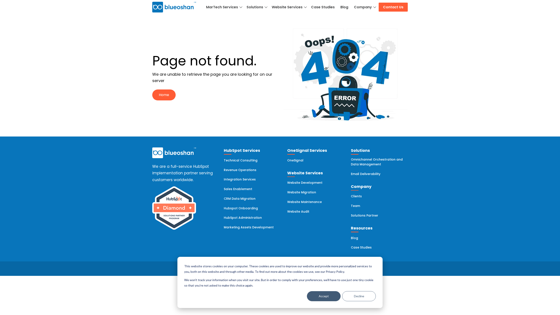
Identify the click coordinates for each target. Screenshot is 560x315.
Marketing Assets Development (249, 227)
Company (363, 7)
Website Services (287, 7)
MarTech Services (222, 7)
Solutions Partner (364, 215)
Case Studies (323, 7)
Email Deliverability (365, 174)
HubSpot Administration (243, 217)
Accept (324, 296)
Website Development (304, 182)
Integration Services (240, 179)
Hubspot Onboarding (241, 208)
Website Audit (298, 211)
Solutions (255, 7)
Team (355, 206)
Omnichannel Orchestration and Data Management (377, 161)
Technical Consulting (240, 160)
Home (164, 94)
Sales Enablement (238, 189)
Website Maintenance (304, 202)
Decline (359, 296)
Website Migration (301, 192)
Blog (344, 7)
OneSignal (295, 160)
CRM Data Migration (240, 198)
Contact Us (393, 7)
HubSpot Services (242, 150)
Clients (356, 196)
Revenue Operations (240, 170)
